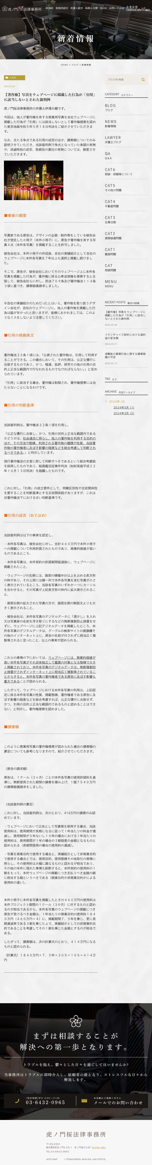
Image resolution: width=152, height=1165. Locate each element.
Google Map (99, 1147)
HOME (64, 65)
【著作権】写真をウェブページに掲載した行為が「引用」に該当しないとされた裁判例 (125, 315)
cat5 (13, 77)
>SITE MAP (52, 1159)
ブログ (75, 65)
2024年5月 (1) (124, 407)
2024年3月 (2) (124, 413)
